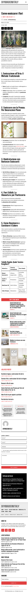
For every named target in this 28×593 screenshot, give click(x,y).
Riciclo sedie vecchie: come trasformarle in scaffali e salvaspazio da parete (17, 323)
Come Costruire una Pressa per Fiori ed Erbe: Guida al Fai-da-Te (12, 389)
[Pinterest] (8, 28)
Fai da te (12, 309)
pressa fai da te (20, 146)
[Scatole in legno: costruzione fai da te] (5, 333)
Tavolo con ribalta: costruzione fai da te (20, 412)
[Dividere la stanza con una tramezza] (5, 342)
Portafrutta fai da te (7, 399)
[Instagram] (6, 530)
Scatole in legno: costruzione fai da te (16, 332)
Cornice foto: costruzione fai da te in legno (14, 379)
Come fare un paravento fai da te (10, 570)
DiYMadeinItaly (12, 19)
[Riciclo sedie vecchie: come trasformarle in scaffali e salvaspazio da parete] (5, 324)
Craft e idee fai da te (14, 334)
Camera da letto (13, 343)
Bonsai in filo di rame (7, 383)
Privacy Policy (16, 586)
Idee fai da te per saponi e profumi (11, 395)
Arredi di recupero (14, 326)
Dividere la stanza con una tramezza (17, 341)
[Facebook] (2, 28)
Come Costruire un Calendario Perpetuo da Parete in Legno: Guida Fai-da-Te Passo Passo (17, 305)
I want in (13, 583)
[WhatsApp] (11, 28)
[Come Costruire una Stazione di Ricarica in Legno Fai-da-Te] (5, 315)
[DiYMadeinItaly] (2, 19)
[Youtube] (13, 530)
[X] (5, 28)
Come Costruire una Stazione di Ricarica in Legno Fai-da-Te (18, 314)
